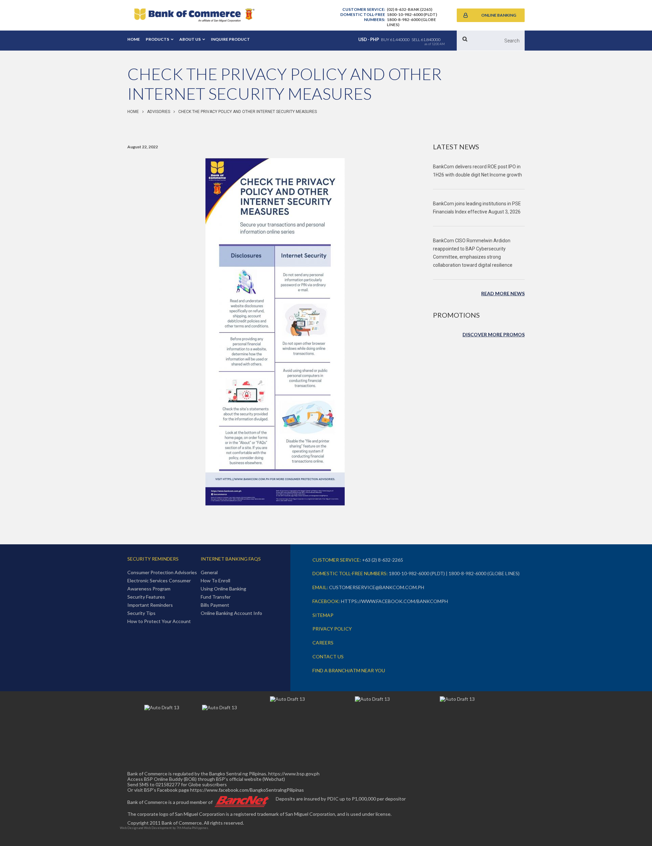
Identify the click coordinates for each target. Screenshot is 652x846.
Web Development (158, 828)
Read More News (503, 293)
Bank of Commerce (194, 15)
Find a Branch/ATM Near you (348, 670)
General (209, 572)
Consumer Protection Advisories (162, 572)
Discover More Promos (494, 334)
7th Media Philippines (192, 828)
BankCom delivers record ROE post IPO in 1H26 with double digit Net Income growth (477, 170)
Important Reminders (150, 605)
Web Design (129, 828)
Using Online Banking (223, 588)
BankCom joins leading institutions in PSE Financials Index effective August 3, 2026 (477, 207)
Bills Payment (215, 605)
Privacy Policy (332, 629)
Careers (322, 642)
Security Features (146, 597)
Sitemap (322, 615)
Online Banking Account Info (231, 613)
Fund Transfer (216, 597)
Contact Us (328, 656)
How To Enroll (215, 580)
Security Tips (141, 613)
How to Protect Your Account (159, 621)
